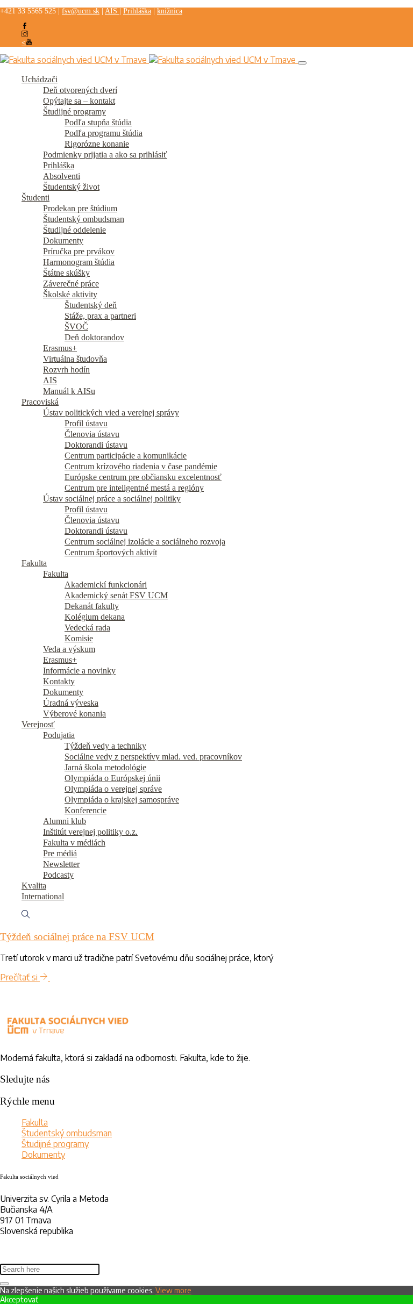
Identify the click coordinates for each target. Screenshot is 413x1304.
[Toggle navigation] (302, 63)
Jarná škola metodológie (105, 767)
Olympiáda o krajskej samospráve (122, 799)
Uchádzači (40, 79)
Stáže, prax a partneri (100, 315)
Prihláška (137, 11)
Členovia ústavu (92, 434)
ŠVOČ (76, 326)
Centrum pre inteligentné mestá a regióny (134, 487)
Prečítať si (20, 977)
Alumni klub (64, 821)
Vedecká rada (87, 627)
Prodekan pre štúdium (80, 208)
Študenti (35, 197)
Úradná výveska (70, 702)
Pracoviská (40, 401)
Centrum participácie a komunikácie (126, 455)
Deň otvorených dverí (80, 90)
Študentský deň (91, 305)
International (43, 896)
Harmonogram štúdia (79, 262)
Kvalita (34, 885)
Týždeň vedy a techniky (105, 745)
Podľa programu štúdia (104, 133)
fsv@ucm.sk (80, 11)
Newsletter (61, 864)
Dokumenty (63, 240)
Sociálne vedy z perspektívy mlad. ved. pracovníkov (153, 756)
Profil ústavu (86, 423)
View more (173, 1290)
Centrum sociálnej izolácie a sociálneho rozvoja (145, 541)
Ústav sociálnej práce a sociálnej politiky (112, 498)
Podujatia (59, 735)
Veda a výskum (69, 649)
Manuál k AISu (69, 391)
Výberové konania (74, 713)
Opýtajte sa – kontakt (79, 100)
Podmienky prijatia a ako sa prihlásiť (105, 154)
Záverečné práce (71, 283)
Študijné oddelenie (74, 229)
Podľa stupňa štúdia (98, 122)
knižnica (169, 11)
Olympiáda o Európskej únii (112, 778)
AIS (112, 11)
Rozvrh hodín (66, 369)
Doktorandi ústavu (96, 444)
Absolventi (61, 176)
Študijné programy (74, 111)
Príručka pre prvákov (79, 251)
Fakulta (34, 563)
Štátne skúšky (66, 272)
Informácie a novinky (79, 670)
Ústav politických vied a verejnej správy (111, 412)
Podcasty (58, 874)
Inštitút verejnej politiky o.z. (90, 831)
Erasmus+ (60, 348)
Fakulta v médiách (74, 842)
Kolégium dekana (95, 616)
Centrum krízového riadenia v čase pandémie (141, 466)
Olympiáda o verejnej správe (113, 788)
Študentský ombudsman (83, 219)
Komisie (79, 638)
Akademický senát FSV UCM (116, 595)
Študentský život (71, 186)
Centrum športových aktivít (111, 552)
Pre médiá (60, 853)
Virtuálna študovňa (75, 358)
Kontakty (59, 681)
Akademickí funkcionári (106, 584)
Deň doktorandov (94, 337)
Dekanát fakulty (92, 606)
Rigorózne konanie (97, 143)
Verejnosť (38, 724)
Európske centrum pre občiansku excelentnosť (143, 477)
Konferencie (85, 810)
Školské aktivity (70, 294)
